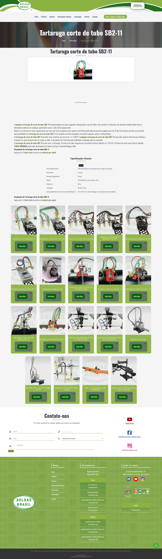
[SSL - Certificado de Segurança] (148, 492)
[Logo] (24, 503)
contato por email (49, 152)
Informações (73, 40)
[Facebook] (130, 431)
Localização (77, 16)
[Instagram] (129, 444)
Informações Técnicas (64, 16)
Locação (94, 16)
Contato (86, 16)
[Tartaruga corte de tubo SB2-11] (81, 69)
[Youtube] (129, 417)
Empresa (52, 16)
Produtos (44, 16)
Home (36, 16)
